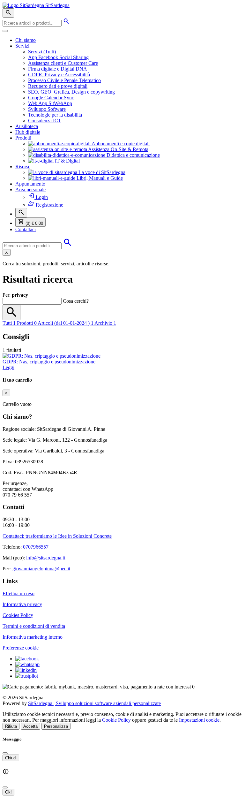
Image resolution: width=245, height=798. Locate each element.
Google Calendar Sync (51, 97)
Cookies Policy (18, 615)
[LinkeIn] (26, 670)
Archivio (105, 323)
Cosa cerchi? (76, 301)
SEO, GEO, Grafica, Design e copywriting (71, 92)
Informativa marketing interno (33, 637)
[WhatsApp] (27, 664)
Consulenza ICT (44, 120)
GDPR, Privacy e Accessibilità (59, 74)
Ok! (8, 792)
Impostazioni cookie (199, 720)
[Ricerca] (11, 312)
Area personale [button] (30, 189)
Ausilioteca (26, 126)
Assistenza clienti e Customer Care (63, 63)
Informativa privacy (22, 604)
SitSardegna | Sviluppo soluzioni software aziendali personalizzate (94, 703)
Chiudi (11, 758)
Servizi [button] (22, 46)
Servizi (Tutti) (42, 51)
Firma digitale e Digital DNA (57, 69)
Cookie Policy (116, 720)
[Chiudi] (5, 753)
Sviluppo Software (47, 109)
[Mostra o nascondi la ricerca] (21, 212)
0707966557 (35, 547)
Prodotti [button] (23, 138)
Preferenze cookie (21, 647)
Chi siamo (25, 40)
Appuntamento (30, 183)
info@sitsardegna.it (45, 557)
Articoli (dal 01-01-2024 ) (65, 323)
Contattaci (25, 229)
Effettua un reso (18, 593)
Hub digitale (27, 132)
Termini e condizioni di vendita (34, 626)
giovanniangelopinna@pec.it (41, 568)
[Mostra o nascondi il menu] (5, 31)
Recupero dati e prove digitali (57, 86)
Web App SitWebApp (50, 103)
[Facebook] (27, 658)
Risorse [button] (22, 166)
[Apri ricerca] (8, 13)
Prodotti (27, 323)
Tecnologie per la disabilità (55, 115)
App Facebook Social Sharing (58, 57)
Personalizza (56, 726)
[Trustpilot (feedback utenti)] (26, 676)
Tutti (9, 323)
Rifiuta (11, 726)
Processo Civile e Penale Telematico (64, 80)
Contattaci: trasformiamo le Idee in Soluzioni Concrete (57, 536)
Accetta (30, 726)
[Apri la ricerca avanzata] (66, 23)
